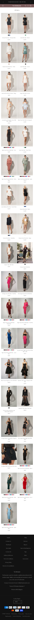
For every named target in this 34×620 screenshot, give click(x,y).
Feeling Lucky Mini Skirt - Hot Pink (9, 293)
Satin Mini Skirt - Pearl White (25, 150)
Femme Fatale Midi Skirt (25, 267)
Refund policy (14, 613)
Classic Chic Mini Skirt (9, 264)
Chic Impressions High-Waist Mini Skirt (25, 439)
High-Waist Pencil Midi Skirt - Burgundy (9, 323)
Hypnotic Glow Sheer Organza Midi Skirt (25, 381)
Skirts (25, 555)
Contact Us (8, 541)
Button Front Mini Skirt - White (9, 66)
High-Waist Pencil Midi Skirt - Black (25, 468)
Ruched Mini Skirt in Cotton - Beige (9, 93)
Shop (25, 537)
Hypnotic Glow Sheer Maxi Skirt (25, 408)
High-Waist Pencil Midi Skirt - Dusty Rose (9, 180)
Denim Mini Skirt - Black (25, 209)
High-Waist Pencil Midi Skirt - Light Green (25, 180)
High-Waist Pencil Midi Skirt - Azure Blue (9, 353)
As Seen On (8, 551)
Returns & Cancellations (8, 566)
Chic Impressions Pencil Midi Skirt (25, 293)
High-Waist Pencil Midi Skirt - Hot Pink (25, 322)
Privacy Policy (8, 562)
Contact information (17, 616)
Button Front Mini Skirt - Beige (25, 238)
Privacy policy (21, 613)
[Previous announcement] (3, 2)
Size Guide (8, 548)
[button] (3, 5)
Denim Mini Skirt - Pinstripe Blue (9, 37)
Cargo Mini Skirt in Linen (25, 93)
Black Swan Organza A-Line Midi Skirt (9, 380)
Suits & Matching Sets (25, 548)
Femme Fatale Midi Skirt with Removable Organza (9, 411)
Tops (25, 551)
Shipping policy (8, 616)
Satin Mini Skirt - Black (25, 37)
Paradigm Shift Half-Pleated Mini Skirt (9, 466)
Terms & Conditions (8, 558)
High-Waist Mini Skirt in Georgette (25, 120)
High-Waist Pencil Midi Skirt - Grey (9, 150)
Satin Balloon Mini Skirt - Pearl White (9, 207)
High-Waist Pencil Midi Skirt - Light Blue (9, 528)
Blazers (25, 544)
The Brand (8, 544)
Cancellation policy (26, 616)
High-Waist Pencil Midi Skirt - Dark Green (9, 498)
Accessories (25, 558)
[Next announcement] (31, 2)
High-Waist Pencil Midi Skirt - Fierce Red (25, 498)
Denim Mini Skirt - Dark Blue (9, 238)
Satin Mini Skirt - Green (25, 66)
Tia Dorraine (7, 613)
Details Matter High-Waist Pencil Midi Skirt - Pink (25, 351)
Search (8, 537)
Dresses (25, 541)
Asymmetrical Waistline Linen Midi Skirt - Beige (9, 121)
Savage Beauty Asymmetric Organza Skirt (9, 439)
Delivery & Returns (8, 555)
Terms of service (28, 613)
